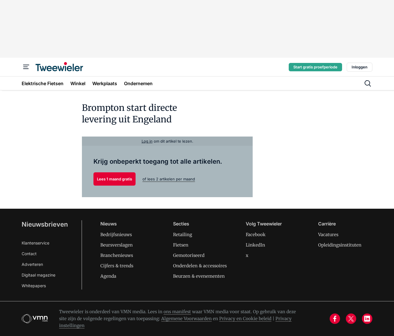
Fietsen (180, 245)
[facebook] (335, 318)
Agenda (108, 276)
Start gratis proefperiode (315, 67)
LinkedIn (255, 245)
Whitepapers (34, 285)
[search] (367, 83)
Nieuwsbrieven (45, 224)
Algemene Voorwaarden (186, 318)
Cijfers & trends (116, 265)
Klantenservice (35, 242)
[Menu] (26, 67)
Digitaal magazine (38, 274)
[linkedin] (367, 318)
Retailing (182, 234)
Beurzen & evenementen (199, 276)
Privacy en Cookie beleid (245, 318)
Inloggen (359, 67)
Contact (29, 253)
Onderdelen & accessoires (200, 265)
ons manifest (177, 311)
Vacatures (328, 234)
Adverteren (32, 264)
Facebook (256, 234)
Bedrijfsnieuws (116, 234)
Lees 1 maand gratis (114, 179)
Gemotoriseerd (188, 255)
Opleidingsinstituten (339, 245)
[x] (351, 318)
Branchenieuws (116, 255)
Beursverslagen (116, 245)
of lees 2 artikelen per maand (168, 179)
